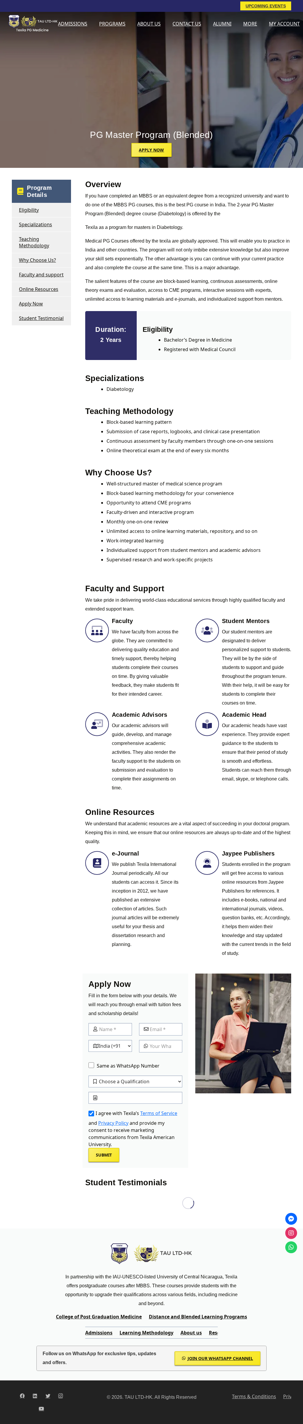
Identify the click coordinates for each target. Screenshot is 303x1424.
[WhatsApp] (291, 1247)
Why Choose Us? (37, 260)
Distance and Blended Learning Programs (198, 1316)
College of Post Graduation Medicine (99, 1316)
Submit (104, 1155)
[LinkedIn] (35, 1396)
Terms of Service (158, 1113)
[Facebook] (22, 1396)
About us (191, 1332)
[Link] (32, 24)
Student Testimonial (41, 318)
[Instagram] (61, 1396)
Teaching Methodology (34, 242)
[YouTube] (41, 1409)
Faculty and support (41, 274)
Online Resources (38, 289)
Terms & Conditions (254, 1396)
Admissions (98, 1332)
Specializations (35, 224)
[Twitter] (48, 1396)
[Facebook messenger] (291, 1219)
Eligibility (29, 210)
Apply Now (31, 303)
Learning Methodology (146, 1332)
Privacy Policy (113, 1123)
